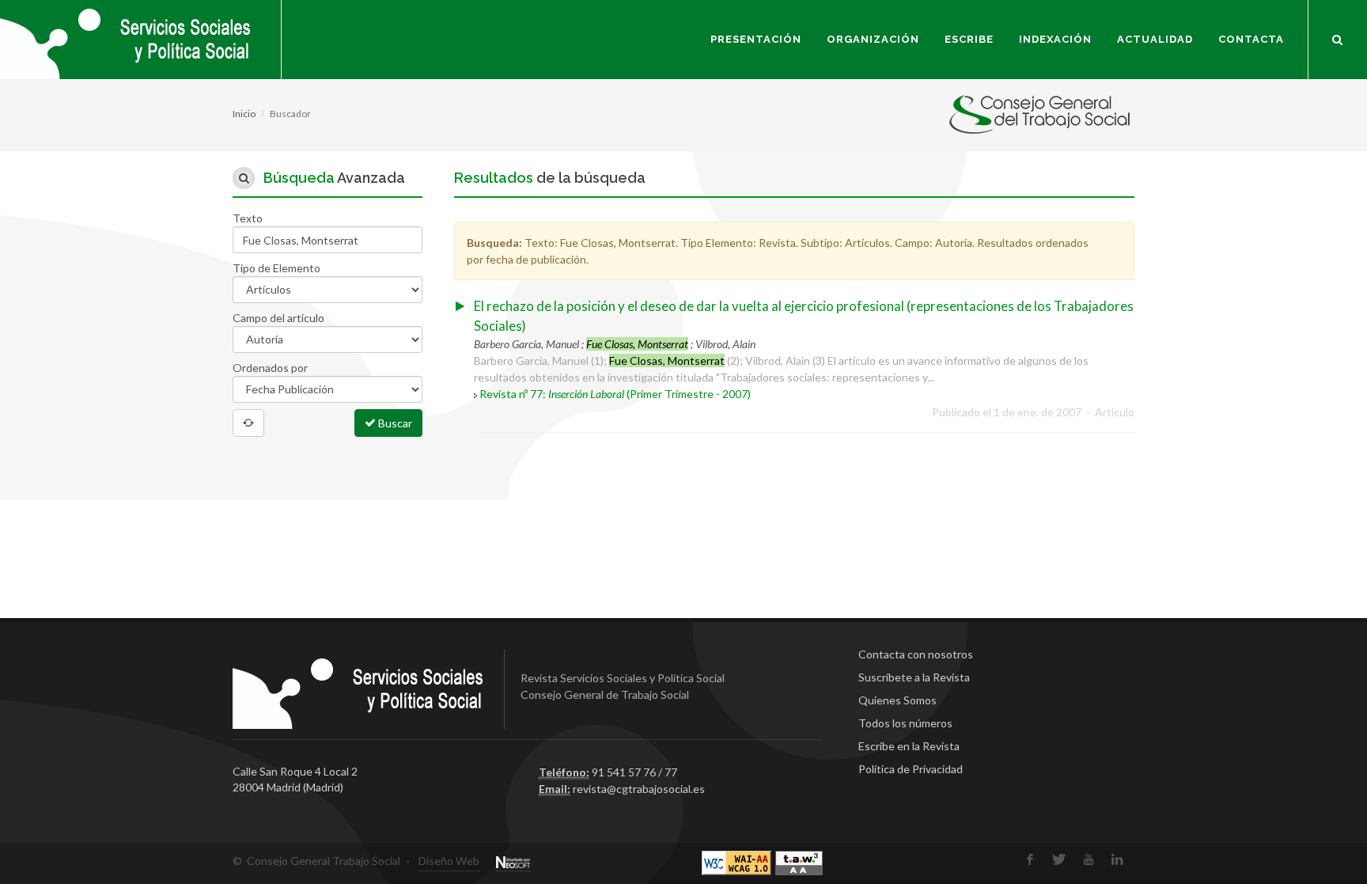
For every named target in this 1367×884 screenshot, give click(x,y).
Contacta (1251, 39)
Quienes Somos (897, 700)
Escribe (969, 39)
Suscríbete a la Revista (914, 677)
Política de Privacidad (910, 769)
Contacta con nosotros (915, 654)
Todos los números (905, 723)
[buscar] (1337, 37)
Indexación (1055, 39)
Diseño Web (448, 860)
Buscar (394, 423)
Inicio (244, 114)
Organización (873, 39)
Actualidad (1155, 39)
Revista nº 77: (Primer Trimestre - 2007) (615, 393)
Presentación (755, 39)
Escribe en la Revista (909, 746)
